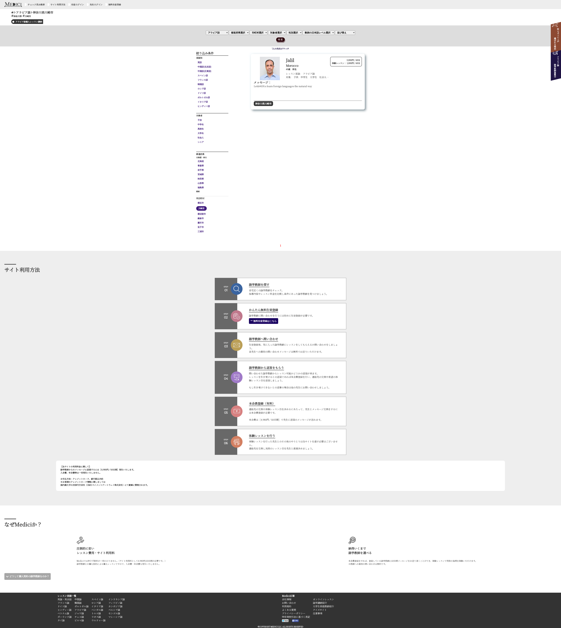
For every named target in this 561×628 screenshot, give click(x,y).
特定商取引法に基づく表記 (296, 617)
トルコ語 (96, 613)
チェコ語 (79, 617)
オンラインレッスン (323, 599)
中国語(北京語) (204, 66)
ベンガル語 (97, 610)
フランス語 (203, 80)
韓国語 (201, 84)
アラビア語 (80, 610)
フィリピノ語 (115, 602)
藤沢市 (201, 222)
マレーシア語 (115, 617)
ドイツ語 (202, 93)
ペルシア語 (114, 610)
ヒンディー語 (204, 106)
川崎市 (201, 208)
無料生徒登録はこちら (265, 321)
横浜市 (201, 202)
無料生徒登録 (114, 4)
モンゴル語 (114, 613)
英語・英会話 (65, 599)
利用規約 (286, 606)
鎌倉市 (201, 218)
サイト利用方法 (58, 4)
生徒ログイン (77, 4)
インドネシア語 (116, 599)
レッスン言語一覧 (67, 595)
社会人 (201, 137)
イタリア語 (203, 101)
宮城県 (201, 174)
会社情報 (286, 599)
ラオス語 (96, 617)
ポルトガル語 (204, 97)
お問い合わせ (289, 602)
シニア (201, 142)
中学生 (201, 124)
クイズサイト (320, 610)
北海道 (201, 161)
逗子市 (201, 227)
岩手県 (201, 170)
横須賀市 (202, 214)
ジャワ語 (79, 613)
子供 (200, 120)
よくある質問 (289, 610)
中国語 (78, 599)
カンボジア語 (115, 606)
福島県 (201, 187)
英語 (200, 62)
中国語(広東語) (204, 71)
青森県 (201, 165)
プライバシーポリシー (293, 613)
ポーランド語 (65, 617)
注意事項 (317, 613)
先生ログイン (96, 4)
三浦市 (201, 231)
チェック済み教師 (36, 4)
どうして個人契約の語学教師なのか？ (29, 576)
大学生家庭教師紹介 (323, 606)
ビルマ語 (79, 620)
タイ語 (61, 620)
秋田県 (201, 178)
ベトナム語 (63, 613)
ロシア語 (202, 88)
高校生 (201, 128)
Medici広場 (288, 595)
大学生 (201, 133)
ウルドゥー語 (98, 620)
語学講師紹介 (320, 602)
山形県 (201, 183)
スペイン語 (203, 75)
